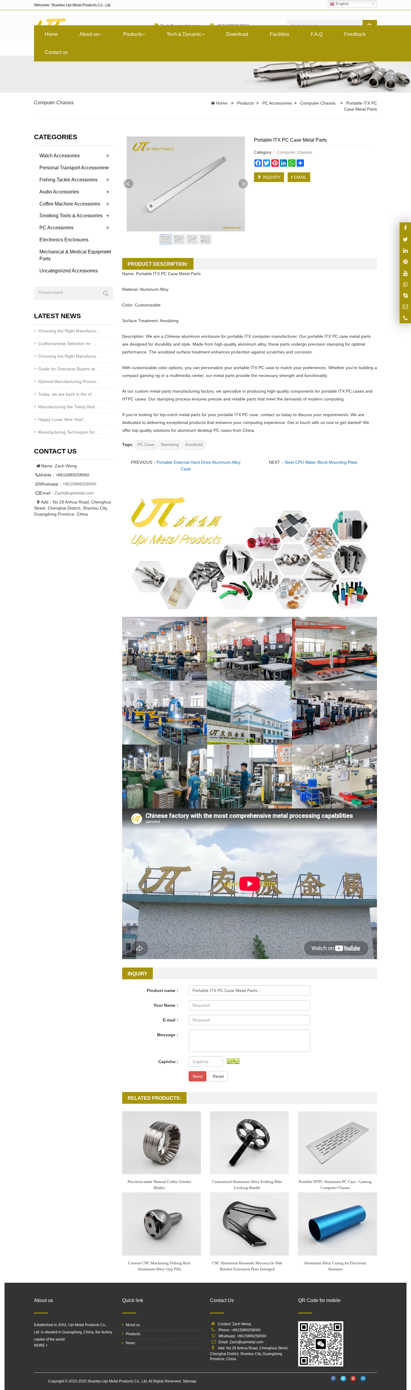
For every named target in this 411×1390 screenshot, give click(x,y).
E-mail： (171, 1020)
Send (197, 1076)
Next (243, 184)
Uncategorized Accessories (68, 270)
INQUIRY (271, 177)
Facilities (279, 34)
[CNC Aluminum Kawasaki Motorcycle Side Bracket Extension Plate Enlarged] (249, 1224)
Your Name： (166, 1005)
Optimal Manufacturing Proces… (69, 381)
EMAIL (300, 177)
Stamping (170, 444)
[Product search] (105, 293)
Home (51, 34)
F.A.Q (317, 34)
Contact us (56, 52)
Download (237, 34)
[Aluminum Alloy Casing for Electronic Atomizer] (337, 1224)
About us (88, 34)
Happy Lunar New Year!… (63, 419)
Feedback (355, 34)
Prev (128, 184)
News (130, 1343)
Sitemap (189, 1381)
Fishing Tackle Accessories (68, 179)
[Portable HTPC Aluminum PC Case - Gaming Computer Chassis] (337, 1143)
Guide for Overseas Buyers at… (68, 368)
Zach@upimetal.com (74, 493)
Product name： (163, 990)
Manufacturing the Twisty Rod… (68, 406)
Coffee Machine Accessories (69, 203)
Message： (168, 1034)
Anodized (194, 444)
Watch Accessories (59, 155)
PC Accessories (277, 103)
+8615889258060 (79, 484)
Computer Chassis (54, 102)
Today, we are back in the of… (67, 394)
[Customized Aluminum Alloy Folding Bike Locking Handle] (249, 1143)
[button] (99, 34)
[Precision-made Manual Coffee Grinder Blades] (161, 1143)
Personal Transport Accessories (73, 167)
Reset (218, 1076)
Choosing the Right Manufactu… (69, 330)
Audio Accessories (59, 191)
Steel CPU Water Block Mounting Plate (320, 462)
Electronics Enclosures (63, 239)
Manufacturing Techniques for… (68, 432)
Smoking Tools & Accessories (71, 215)
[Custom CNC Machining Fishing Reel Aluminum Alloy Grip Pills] (161, 1224)
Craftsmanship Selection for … (67, 343)
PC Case (146, 444)
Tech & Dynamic (184, 34)
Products (132, 34)
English (342, 4)
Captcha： (169, 1061)
